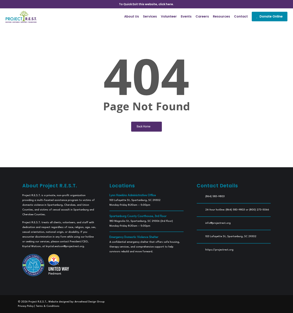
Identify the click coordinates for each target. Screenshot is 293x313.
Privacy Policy (25, 306)
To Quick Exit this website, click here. (146, 4)
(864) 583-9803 (215, 196)
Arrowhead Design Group (90, 301)
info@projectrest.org (218, 223)
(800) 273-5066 (259, 209)
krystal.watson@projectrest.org (65, 246)
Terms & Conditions (47, 306)
